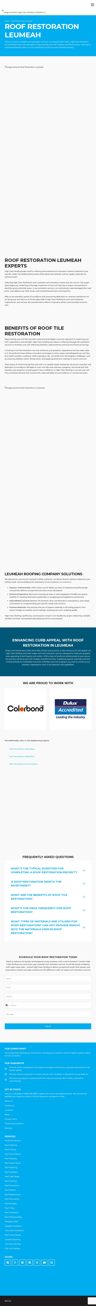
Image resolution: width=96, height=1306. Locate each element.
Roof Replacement (13, 1194)
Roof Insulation (11, 1172)
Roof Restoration (12, 1185)
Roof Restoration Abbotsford (21, 756)
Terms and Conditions (14, 1123)
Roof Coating (10, 1149)
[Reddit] (30, 1263)
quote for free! (58, 1096)
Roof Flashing (11, 1158)
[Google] (52, 1263)
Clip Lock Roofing (12, 1248)
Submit (48, 1026)
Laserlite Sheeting (12, 1239)
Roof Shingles (11, 1203)
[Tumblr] (37, 1263)
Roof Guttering (11, 1167)
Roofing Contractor (13, 1140)
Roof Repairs (10, 1190)
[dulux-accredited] (33, 709)
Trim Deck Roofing (13, 1244)
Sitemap (8, 1128)
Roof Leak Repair (12, 1176)
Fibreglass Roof (11, 1221)
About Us (9, 1101)
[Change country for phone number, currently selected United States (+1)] (7, 1005)
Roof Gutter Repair (13, 1163)
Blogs (7, 1114)
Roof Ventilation (12, 1212)
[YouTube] (44, 1263)
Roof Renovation (12, 1199)
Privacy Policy (11, 1119)
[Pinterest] (22, 1263)
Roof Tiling (9, 1208)
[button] (92, 4)
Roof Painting (11, 1181)
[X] (15, 1263)
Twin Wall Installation (14, 1230)
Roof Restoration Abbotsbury (22, 749)
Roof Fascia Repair (13, 1154)
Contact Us (9, 1105)
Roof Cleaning (11, 1145)
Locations (9, 1110)
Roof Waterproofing (13, 1217)
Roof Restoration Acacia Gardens (23, 764)
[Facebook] (8, 1263)
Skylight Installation (13, 1226)
